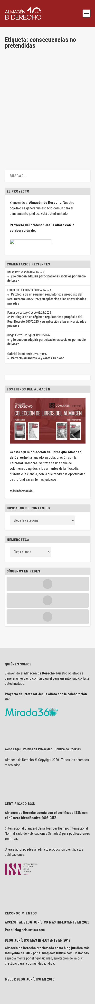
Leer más (19, 147)
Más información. (22, 491)
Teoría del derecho (21, 123)
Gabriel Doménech (67, 119)
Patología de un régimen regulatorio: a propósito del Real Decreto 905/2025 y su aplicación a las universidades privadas (46, 298)
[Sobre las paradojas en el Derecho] (47, 78)
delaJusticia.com (33, 930)
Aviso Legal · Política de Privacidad (28, 749)
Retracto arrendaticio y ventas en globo (37, 358)
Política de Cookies (68, 749)
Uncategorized (43, 123)
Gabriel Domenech (25, 119)
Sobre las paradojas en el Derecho (40, 111)
